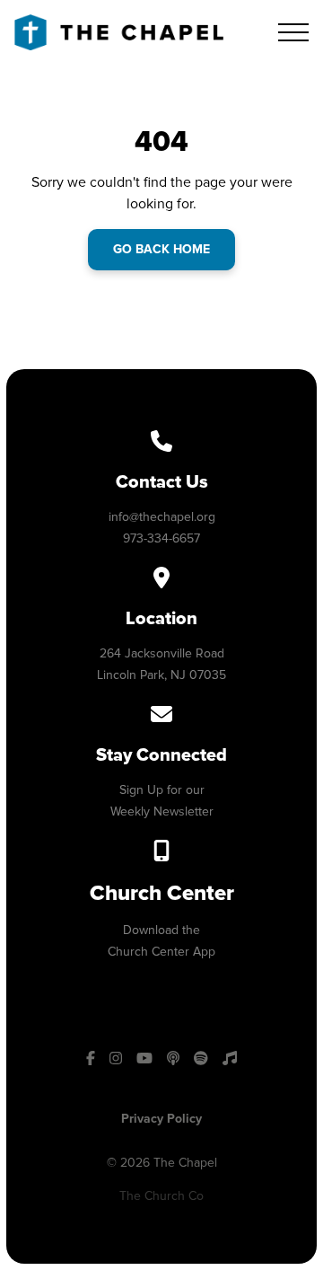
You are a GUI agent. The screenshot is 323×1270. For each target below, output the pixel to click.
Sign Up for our (162, 790)
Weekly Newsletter (162, 811)
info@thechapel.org (162, 517)
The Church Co (161, 1196)
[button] (293, 32)
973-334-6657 (161, 538)
